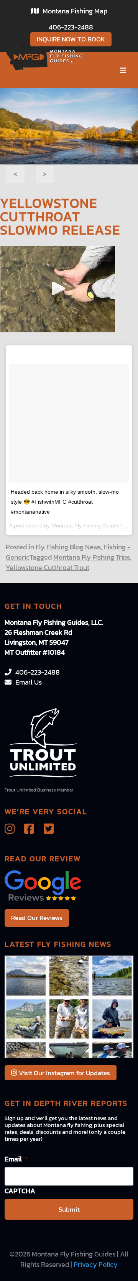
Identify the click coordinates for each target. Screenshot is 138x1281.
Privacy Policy (96, 1264)
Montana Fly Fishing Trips (91, 557)
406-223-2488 (71, 27)
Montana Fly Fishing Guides (85, 525)
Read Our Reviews (36, 918)
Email (16, 1159)
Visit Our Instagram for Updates (63, 1073)
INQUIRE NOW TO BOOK (71, 39)
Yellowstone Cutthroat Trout (47, 567)
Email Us (28, 682)
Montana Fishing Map (75, 11)
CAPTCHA (20, 1190)
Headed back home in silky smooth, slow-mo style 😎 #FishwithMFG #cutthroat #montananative (65, 502)
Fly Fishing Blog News (68, 547)
